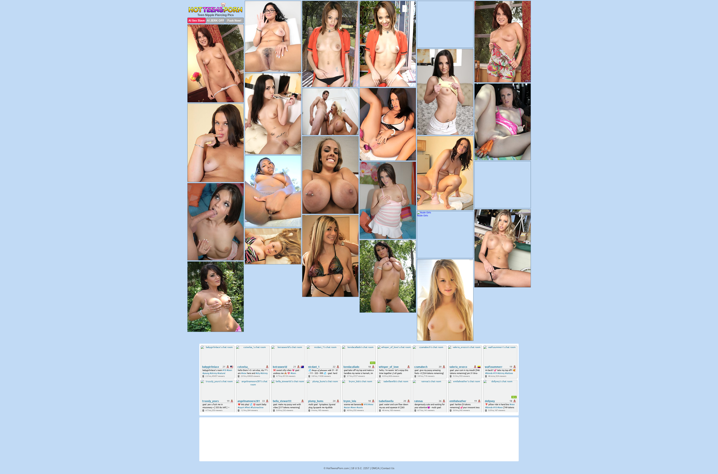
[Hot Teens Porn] (215, 7)
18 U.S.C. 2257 (360, 468)
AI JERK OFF (215, 20)
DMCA (375, 468)
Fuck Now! (234, 20)
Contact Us (387, 468)
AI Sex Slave (196, 20)
